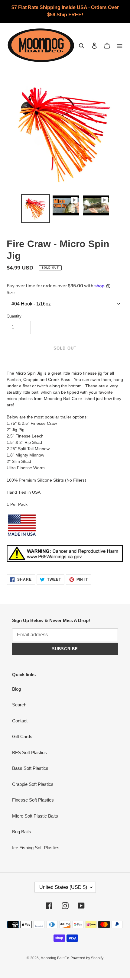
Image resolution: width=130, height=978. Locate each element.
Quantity (14, 316)
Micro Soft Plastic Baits (35, 815)
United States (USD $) (63, 887)
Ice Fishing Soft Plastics (36, 847)
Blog (16, 689)
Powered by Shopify (86, 958)
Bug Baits (21, 831)
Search (19, 704)
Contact (20, 720)
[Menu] (119, 45)
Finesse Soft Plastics (33, 799)
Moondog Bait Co (55, 958)
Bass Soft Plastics (30, 768)
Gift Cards (22, 736)
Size (11, 292)
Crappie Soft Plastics (33, 784)
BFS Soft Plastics (29, 752)
